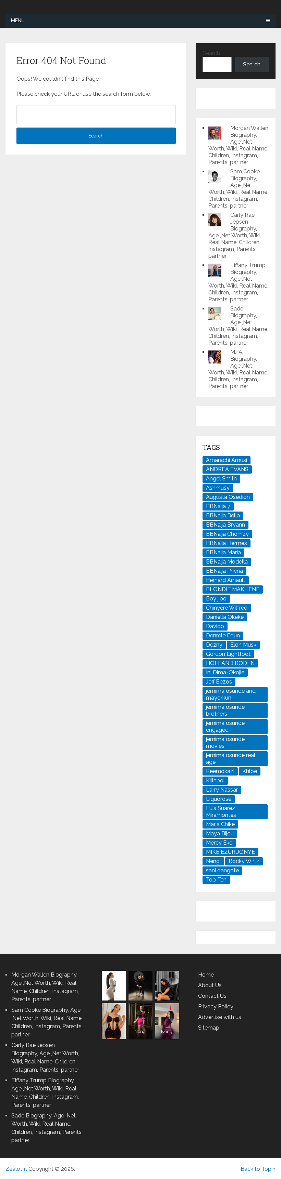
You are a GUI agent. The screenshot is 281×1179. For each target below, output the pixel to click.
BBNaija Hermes (226, 543)
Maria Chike (220, 824)
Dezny (214, 644)
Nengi (213, 861)
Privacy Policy (215, 1006)
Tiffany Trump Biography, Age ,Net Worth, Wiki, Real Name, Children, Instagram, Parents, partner (238, 282)
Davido (215, 626)
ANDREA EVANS (227, 469)
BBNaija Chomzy (227, 534)
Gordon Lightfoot (228, 654)
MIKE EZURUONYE (230, 852)
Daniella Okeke (225, 617)
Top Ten (216, 879)
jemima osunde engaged (225, 726)
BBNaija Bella (223, 515)
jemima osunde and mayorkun (231, 694)
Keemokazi (220, 771)
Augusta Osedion (228, 497)
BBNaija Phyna (224, 571)
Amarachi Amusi (226, 460)
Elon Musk (243, 644)
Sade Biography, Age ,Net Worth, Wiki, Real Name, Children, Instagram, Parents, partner (238, 325)
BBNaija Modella (227, 561)
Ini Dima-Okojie (225, 672)
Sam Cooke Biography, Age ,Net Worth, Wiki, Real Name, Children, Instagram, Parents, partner (238, 188)
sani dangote (222, 870)
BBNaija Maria (223, 552)
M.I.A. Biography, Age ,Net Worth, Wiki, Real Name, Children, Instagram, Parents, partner (238, 369)
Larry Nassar (222, 789)
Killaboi (215, 780)
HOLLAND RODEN (230, 663)
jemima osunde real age (230, 758)
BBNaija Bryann (225, 524)
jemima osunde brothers (225, 710)
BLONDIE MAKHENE (232, 589)
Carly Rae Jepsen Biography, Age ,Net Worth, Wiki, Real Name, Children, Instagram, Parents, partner (234, 235)
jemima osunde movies (225, 742)
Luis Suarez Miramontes (221, 811)
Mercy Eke (219, 842)
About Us (210, 985)
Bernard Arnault (225, 580)
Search (211, 53)
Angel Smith (221, 478)
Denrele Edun (223, 635)
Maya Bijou (220, 833)
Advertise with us (219, 1017)
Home (206, 974)
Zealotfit (16, 1169)
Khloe (249, 771)
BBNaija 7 (218, 506)
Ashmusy (218, 488)
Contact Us (212, 996)
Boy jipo (216, 598)
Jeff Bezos (219, 681)
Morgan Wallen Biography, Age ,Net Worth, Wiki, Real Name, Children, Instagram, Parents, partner (238, 145)
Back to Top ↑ (258, 1169)
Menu (18, 20)
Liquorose (218, 799)
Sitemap (208, 1027)
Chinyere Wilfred (226, 608)
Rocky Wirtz (244, 861)
